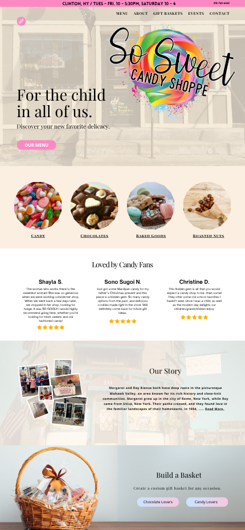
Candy (38, 235)
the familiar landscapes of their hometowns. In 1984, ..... (156, 409)
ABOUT (141, 13)
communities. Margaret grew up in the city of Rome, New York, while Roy (165, 398)
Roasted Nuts (208, 235)
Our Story (165, 371)
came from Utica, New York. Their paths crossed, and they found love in (165, 403)
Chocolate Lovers (158, 501)
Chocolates (94, 235)
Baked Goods (151, 235)
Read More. (214, 409)
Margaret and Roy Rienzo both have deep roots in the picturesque (165, 388)
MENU (122, 13)
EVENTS (196, 13)
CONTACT (220, 13)
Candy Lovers (206, 501)
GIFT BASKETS (168, 13)
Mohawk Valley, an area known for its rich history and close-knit (165, 393)
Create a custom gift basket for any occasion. (177, 488)
